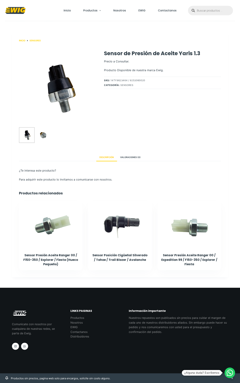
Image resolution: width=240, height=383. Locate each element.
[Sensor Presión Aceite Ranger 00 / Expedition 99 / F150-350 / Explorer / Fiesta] (189, 225)
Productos (90, 10)
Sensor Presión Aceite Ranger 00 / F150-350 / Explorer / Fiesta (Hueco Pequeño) (50, 259)
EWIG (141, 10)
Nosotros (119, 10)
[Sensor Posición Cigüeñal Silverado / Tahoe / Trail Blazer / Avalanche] (120, 225)
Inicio (67, 10)
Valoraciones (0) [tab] (130, 157)
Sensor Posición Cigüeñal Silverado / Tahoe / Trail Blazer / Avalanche (119, 257)
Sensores (126, 85)
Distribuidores (79, 336)
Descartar (232, 378)
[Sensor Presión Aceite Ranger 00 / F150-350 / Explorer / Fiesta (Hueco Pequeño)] (50, 225)
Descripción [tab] (106, 157)
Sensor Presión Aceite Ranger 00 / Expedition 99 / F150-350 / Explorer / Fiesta (189, 259)
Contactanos (167, 10)
